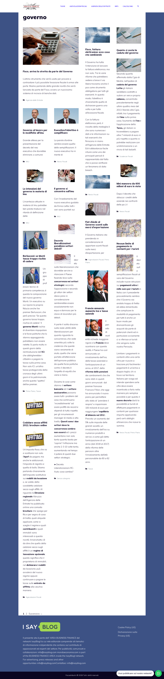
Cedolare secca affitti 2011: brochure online (35, 424)
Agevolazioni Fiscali (78, 6)
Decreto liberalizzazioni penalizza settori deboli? (63, 244)
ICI (33, 366)
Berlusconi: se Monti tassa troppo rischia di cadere (34, 259)
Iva (105, 429)
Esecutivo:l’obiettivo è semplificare (66, 131)
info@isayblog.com (76, 663)
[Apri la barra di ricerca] (138, 6)
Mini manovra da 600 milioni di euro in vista (129, 185)
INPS (116, 6)
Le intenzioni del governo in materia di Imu (35, 191)
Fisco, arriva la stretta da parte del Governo (48, 71)
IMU (27, 161)
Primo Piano (135, 432)
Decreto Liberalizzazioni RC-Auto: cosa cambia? (64, 468)
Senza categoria (63, 478)
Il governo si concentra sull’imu (64, 190)
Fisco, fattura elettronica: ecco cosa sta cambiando (97, 52)
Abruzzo (37, 496)
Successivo (35, 613)
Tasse (62, 6)
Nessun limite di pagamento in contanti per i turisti (128, 246)
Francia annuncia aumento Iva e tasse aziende (96, 311)
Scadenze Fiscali (126, 156)
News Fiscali (93, 194)
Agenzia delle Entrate (100, 6)
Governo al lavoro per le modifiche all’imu (35, 131)
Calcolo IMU (128, 6)
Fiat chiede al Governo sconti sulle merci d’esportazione (97, 225)
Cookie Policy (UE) (127, 627)
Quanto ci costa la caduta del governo (127, 51)
